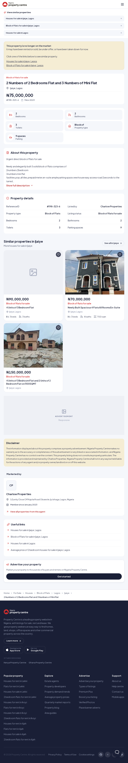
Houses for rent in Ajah (15, 723)
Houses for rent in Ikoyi (15, 702)
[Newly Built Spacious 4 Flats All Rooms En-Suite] (94, 285)
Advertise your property (91, 681)
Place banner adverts (89, 707)
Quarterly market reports (57, 702)
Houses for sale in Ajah (15, 734)
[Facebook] (101, 754)
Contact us (117, 691)
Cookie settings (86, 754)
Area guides (51, 712)
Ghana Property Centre (40, 662)
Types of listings (87, 686)
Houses (29, 593)
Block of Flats (43, 593)
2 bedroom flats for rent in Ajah (19, 739)
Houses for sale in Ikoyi (15, 712)
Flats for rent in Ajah (14, 728)
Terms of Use (70, 754)
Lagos (57, 593)
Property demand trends (57, 691)
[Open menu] (122, 4)
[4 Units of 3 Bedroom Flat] (33, 285)
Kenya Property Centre (15, 662)
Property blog (52, 707)
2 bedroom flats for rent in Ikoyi (20, 718)
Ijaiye (66, 593)
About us (116, 681)
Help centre (118, 686)
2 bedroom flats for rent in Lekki (20, 697)
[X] (108, 754)
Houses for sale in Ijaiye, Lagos (21, 61)
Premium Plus (86, 691)
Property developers (55, 686)
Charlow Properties (18, 494)
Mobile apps (118, 697)
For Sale (17, 593)
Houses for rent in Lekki (15, 681)
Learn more (12, 640)
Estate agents (52, 681)
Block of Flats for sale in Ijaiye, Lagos (24, 65)
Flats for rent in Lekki (14, 686)
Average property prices (57, 697)
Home (7, 593)
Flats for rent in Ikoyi (14, 707)
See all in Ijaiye (111, 243)
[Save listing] (58, 254)
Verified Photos (87, 702)
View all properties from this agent (27, 511)
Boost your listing (88, 697)
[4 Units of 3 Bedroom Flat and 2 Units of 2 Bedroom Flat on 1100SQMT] (33, 357)
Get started (64, 576)
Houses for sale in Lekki (15, 691)
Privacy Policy (55, 754)
